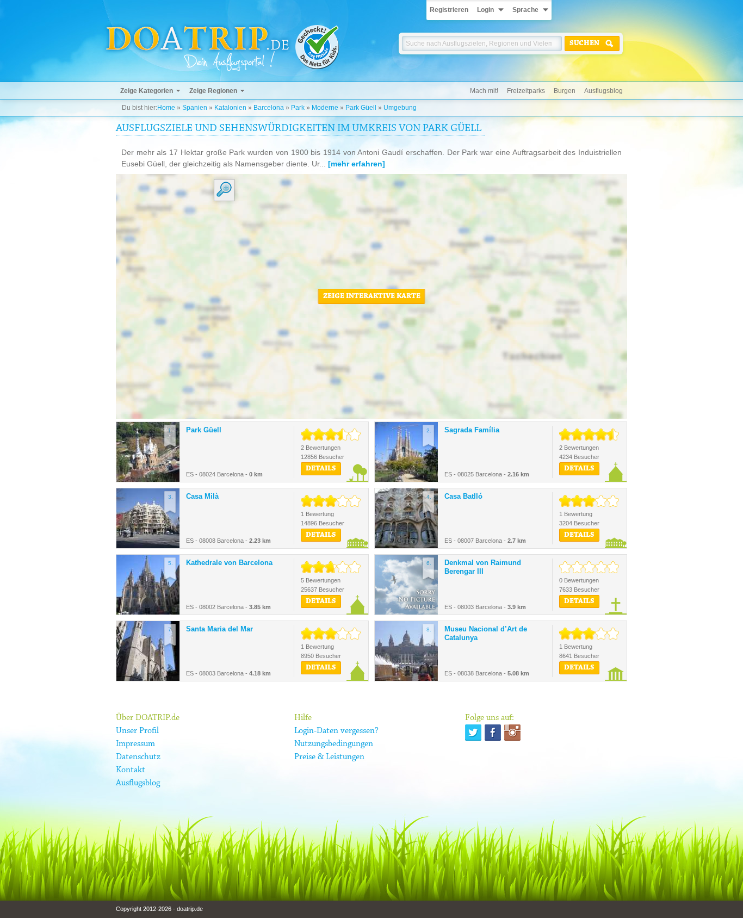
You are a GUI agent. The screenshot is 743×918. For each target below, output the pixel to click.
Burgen (564, 91)
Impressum (135, 744)
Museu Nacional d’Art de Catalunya (485, 633)
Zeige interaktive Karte (371, 296)
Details (321, 469)
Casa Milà (202, 496)
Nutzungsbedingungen (333, 744)
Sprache (525, 10)
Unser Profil (137, 731)
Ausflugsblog (603, 91)
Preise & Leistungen (329, 757)
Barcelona (268, 107)
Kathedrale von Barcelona (229, 563)
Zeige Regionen (213, 91)
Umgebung (400, 107)
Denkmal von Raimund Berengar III (482, 567)
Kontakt (130, 770)
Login (485, 10)
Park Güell (360, 107)
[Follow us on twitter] (473, 732)
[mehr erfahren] (356, 163)
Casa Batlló (463, 496)
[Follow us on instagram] (512, 732)
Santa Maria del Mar (219, 629)
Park (298, 107)
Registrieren (449, 10)
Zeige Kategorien (146, 91)
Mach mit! (484, 91)
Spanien (194, 107)
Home (166, 107)
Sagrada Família (471, 430)
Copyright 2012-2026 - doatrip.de (159, 908)
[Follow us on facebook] (493, 732)
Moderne (325, 107)
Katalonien (230, 107)
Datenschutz (138, 757)
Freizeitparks (526, 91)
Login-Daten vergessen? (336, 731)
